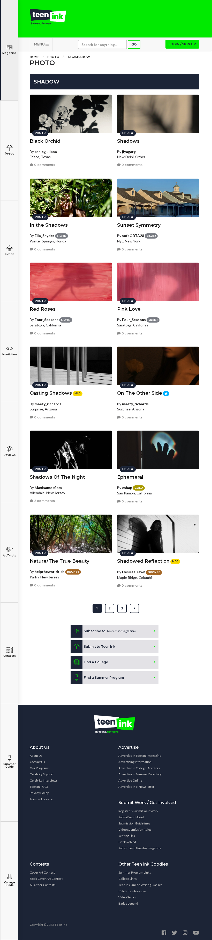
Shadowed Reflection (143, 561)
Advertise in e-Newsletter (136, 787)
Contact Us (37, 762)
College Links (127, 879)
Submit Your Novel (131, 817)
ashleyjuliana (46, 151)
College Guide (9, 884)
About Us (36, 756)
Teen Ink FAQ (39, 787)
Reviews (10, 455)
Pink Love (129, 309)
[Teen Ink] (48, 16)
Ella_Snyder (44, 235)
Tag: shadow (78, 57)
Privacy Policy (39, 793)
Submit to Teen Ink (99, 646)
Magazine (9, 53)
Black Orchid (45, 141)
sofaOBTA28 (133, 235)
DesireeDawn (133, 572)
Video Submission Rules (135, 829)
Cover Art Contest (42, 872)
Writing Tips (126, 836)
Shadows (128, 141)
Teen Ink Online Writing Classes (140, 885)
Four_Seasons (46, 319)
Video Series (127, 897)
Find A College (96, 662)
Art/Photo (9, 555)
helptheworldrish (49, 571)
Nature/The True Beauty (59, 561)
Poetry (9, 153)
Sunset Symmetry (139, 225)
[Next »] (134, 608)
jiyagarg (129, 151)
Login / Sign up (182, 44)
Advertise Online (130, 780)
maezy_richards (48, 404)
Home (34, 57)
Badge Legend (128, 903)
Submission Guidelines (134, 823)
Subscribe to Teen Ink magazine (139, 848)
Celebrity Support (42, 774)
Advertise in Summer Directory (140, 774)
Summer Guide (9, 765)
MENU (40, 44)
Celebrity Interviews (44, 780)
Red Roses (43, 309)
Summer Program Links (134, 872)
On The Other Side (139, 393)
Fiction (9, 254)
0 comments (44, 165)
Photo (53, 57)
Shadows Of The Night (57, 477)
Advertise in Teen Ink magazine (139, 756)
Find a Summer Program (104, 677)
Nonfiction (9, 354)
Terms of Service (41, 799)
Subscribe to (109, 631)
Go (134, 44)
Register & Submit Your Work (138, 811)
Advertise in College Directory (139, 768)
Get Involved (127, 842)
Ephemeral (130, 477)
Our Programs (40, 768)
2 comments (44, 501)
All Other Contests (43, 885)
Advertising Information (135, 762)
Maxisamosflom (48, 487)
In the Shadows (49, 225)
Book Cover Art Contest (46, 879)
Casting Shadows (51, 393)
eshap (127, 487)
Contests (9, 656)
